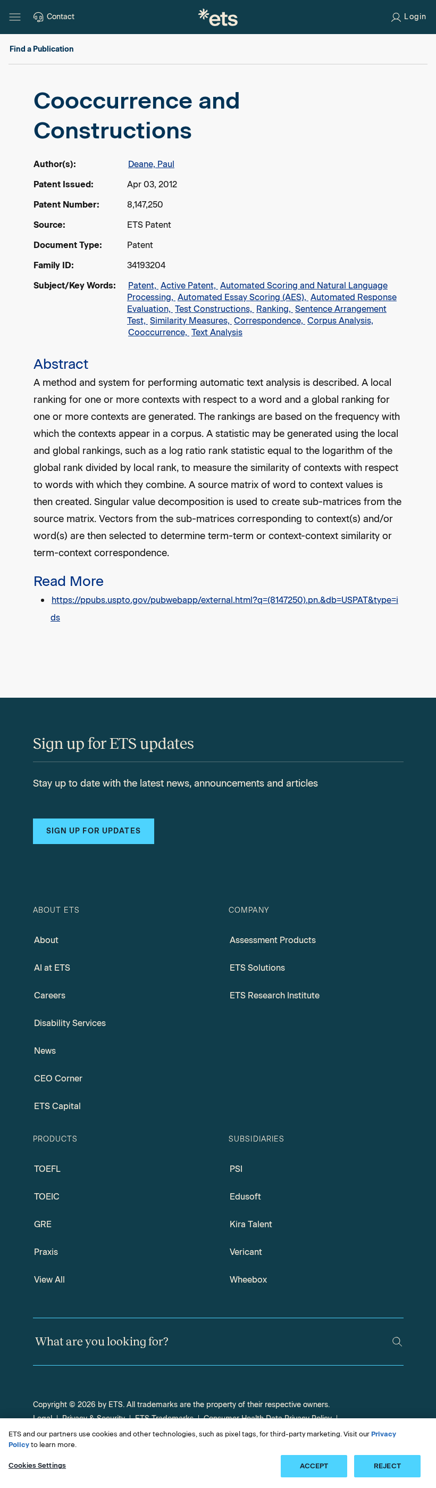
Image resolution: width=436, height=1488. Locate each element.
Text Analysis (216, 332)
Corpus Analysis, (340, 321)
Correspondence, (269, 321)
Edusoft (245, 1197)
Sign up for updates (93, 831)
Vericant (246, 1252)
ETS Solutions (257, 968)
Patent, (143, 285)
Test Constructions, (214, 309)
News (45, 1051)
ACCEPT (314, 1466)
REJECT (387, 1466)
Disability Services (70, 1023)
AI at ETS (52, 968)
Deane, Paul (151, 164)
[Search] (397, 1342)
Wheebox (248, 1280)
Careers (49, 995)
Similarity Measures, (191, 321)
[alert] (218, 356)
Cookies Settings (37, 1465)
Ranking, (274, 309)
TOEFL (47, 1169)
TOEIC (47, 1197)
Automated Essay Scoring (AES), (243, 297)
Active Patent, (189, 285)
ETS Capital (57, 1106)
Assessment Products (273, 940)
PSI (236, 1169)
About (46, 940)
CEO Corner (58, 1078)
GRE (43, 1224)
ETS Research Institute (275, 995)
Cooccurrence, (158, 332)
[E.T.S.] (218, 17)
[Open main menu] (15, 17)
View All (49, 1280)
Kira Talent (251, 1224)
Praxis (46, 1252)
